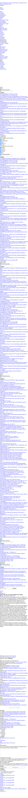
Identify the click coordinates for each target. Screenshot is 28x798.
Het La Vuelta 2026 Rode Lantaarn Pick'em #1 (11, 470)
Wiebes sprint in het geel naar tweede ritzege (11, 584)
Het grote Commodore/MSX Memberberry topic (12, 387)
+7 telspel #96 (5, 490)
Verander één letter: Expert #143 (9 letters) (11, 454)
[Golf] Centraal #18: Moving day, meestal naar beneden (14, 517)
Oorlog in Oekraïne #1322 (7, 382)
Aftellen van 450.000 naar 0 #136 (9, 437)
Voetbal (1, 32)
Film (1, 26)
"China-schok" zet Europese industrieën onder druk (12, 383)
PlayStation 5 (3, 51)
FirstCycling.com (12, 655)
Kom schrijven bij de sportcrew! (16, 663)
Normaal (3, 730)
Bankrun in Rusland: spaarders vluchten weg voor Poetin (14, 97)
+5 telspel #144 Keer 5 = (7, 492)
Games (1, 44)
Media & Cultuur (3, 28)
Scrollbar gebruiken (5, 89)
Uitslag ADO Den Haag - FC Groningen (10, 557)
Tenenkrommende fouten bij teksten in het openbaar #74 (14, 506)
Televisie (2, 27)
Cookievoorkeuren (22, 788)
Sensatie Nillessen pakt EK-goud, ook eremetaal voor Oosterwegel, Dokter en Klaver (13, 559)
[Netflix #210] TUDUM (7, 424)
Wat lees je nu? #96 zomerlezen (9, 484)
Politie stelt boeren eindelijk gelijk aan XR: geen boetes (13, 96)
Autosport (2, 34)
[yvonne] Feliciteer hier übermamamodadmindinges (13, 463)
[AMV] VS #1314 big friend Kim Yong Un (11, 526)
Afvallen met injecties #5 (7, 404)
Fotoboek (2, 62)
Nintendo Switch (3, 49)
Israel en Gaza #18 (6, 394)
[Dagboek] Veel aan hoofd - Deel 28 (10, 497)
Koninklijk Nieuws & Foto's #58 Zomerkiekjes (12, 507)
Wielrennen (2, 37)
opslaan (2, 92)
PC (0, 45)
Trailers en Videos (4, 56)
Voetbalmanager (3, 42)
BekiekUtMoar (3, 745)
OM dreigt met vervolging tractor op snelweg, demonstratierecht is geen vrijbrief (11, 223)
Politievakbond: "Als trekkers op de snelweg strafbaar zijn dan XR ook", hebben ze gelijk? (13, 182)
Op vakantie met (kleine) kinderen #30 (10, 440)
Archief (9, 4)
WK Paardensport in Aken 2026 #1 (9, 524)
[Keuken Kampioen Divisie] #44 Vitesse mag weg (13, 452)
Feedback (2, 67)
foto (1, 741)
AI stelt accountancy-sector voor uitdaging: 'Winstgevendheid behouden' (10, 487)
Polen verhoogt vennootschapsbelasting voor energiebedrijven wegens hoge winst (11, 177)
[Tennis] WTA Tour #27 (7, 518)
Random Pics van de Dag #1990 (8, 102)
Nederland (2, 13)
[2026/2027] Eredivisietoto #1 (8, 508)
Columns (21, 2)
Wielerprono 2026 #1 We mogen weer (10, 496)
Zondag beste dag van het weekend (9, 170)
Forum (1, 2)
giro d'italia (7, 657)
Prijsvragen (2, 64)
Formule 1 (2, 33)
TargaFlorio (2, 740)
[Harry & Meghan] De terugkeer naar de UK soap (12, 481)
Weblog (4, 2)
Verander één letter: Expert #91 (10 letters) (11, 453)
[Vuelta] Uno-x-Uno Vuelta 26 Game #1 (10, 479)
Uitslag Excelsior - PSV (6, 560)
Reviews (25, 2)
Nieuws (17, 2)
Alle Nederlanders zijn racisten (8, 443)
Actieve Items (12, 2)
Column (3, 148)
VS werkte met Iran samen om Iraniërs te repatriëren (13, 98)
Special (2, 151)
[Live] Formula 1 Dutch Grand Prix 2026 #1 (11, 528)
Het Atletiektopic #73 (6, 413)
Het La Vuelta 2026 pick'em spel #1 (9, 473)
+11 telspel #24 (5, 438)
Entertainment (3, 22)
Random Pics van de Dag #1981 (8, 323)
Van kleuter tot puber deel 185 (8, 431)
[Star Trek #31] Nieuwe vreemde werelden (11, 393)
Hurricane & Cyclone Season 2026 (9, 529)
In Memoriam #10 (6, 499)
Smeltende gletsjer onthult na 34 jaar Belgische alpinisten (14, 122)
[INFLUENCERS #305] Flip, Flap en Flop (11, 416)
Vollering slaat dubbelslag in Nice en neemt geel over (13, 571)
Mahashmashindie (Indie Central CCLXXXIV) (12, 409)
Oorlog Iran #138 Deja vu (7, 385)
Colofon (2, 66)
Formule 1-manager (4, 43)
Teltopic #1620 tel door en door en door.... (11, 457)
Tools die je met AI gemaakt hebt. (9, 462)
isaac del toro (13, 657)
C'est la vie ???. (5, 435)
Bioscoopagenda (3, 29)
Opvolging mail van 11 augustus (8, 436)
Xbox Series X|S (3, 50)
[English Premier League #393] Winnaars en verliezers (13, 502)
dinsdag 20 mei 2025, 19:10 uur (7, 738)
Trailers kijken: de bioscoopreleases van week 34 (12, 191)
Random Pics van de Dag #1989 (8, 260)
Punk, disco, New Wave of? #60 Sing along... (12, 405)
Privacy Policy (14, 788)
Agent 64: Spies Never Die (7, 196)
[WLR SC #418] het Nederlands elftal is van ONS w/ (13, 503)
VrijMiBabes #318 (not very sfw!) (9, 94)
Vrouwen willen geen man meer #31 (10, 392)
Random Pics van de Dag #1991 (8, 95)
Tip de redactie (3, 69)
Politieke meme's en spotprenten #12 (9, 532)
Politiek (1, 17)
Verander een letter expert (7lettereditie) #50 (11, 458)
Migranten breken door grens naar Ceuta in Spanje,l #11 (14, 537)
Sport (1, 31)
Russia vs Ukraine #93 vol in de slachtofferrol (11, 485)
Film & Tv (3, 143)
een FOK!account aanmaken (21, 765)
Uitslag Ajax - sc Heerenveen (8, 552)
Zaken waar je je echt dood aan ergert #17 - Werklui (13, 483)
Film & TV (2, 53)
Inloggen (2, 5)
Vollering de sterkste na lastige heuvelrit (10, 578)
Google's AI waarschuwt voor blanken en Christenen (13, 224)
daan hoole (2, 657)
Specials (6, 4)
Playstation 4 (3, 47)
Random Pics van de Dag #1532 (8, 361)
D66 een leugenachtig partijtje (8, 286)
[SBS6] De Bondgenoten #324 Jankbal (10, 386)
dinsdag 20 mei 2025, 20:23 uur (7, 742)
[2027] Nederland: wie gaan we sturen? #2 (11, 530)
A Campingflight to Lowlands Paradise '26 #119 (12, 427)
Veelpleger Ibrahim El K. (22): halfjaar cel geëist (12, 527)
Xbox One (2, 48)
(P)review (3, 150)
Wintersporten (3, 39)
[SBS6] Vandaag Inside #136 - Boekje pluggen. (12, 472)
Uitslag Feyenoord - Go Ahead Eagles (9, 555)
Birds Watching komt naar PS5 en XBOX (10, 230)
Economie (2, 16)
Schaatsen (2, 38)
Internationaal (3, 15)
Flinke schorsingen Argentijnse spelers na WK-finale (13, 158)
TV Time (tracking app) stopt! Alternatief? (11, 426)
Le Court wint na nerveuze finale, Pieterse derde (12, 574)
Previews (2, 4)
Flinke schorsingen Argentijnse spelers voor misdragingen (14, 533)
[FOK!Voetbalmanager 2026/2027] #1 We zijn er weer (14, 425)
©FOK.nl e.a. (3, 791)
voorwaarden (11, 771)
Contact (1, 65)
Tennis (1, 35)
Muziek (1, 24)
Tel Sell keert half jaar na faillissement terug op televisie (13, 113)
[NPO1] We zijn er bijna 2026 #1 (9, 491)
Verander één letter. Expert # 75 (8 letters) (10, 456)
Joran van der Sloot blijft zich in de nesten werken (12, 420)
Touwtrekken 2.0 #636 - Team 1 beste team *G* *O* (13, 480)
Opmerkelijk (2, 21)
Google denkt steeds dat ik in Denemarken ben (12, 388)
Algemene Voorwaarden (5, 788)
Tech (1, 18)
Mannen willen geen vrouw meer (9, 469)
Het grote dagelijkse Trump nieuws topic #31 (11, 474)
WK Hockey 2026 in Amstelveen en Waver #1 (12, 505)
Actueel (1, 12)
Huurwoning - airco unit (7, 489)
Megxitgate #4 (5, 475)
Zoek (8, 2)
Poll (2, 152)
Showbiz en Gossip (4, 20)
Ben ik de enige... (5, 400)
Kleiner (3, 731)
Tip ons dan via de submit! (21, 662)
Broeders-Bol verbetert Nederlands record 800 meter (12, 159)
